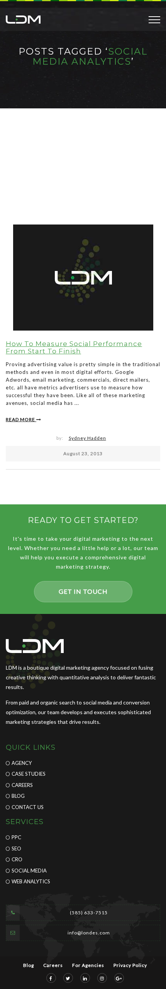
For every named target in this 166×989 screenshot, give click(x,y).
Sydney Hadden (87, 438)
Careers (22, 785)
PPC (16, 837)
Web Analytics (31, 881)
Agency (22, 763)
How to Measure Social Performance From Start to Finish (74, 347)
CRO (17, 859)
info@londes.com (89, 933)
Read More (21, 419)
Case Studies (29, 774)
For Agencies (88, 965)
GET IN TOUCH (83, 591)
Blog (18, 796)
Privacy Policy (130, 965)
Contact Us (28, 807)
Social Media (29, 870)
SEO (16, 848)
